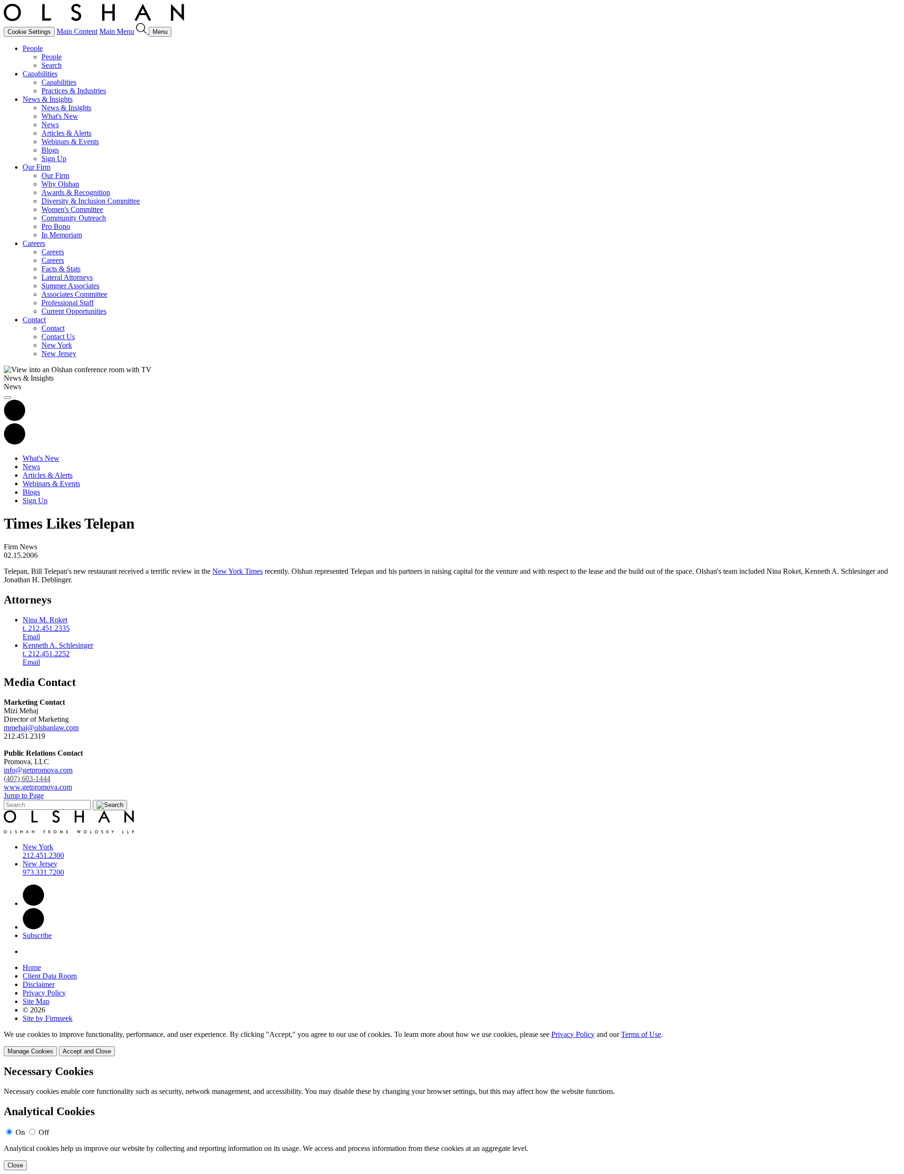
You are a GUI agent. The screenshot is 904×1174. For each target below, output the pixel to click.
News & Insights (48, 99)
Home (32, 967)
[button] (14, 442)
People (33, 48)
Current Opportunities (73, 311)
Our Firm (36, 167)
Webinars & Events (70, 142)
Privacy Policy (44, 993)
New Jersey (58, 354)
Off (44, 1132)
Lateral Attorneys (67, 277)
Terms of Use (641, 1034)
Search (51, 65)
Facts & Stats (61, 269)
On (20, 1132)
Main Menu (116, 31)
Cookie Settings (29, 31)
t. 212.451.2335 (46, 628)
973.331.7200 (43, 872)
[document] (452, 1117)
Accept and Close (87, 1051)
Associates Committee (74, 294)
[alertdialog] (452, 1117)
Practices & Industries (73, 91)
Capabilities (40, 74)
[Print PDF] (14, 419)
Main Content (76, 31)
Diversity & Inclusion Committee (90, 201)
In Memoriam (61, 235)
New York (56, 345)
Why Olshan (60, 184)
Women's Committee (72, 209)
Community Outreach (73, 218)
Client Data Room (50, 976)
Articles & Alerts (66, 133)
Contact (34, 320)
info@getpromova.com (38, 774)
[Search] (142, 31)
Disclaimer (39, 984)
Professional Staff (67, 303)
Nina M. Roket (45, 620)
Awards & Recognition (75, 192)
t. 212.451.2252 (46, 654)
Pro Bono (55, 226)
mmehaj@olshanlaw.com (41, 728)
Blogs (50, 150)
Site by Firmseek (48, 1018)
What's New (59, 116)
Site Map (36, 1001)
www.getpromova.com (38, 787)
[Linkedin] (33, 903)
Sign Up (53, 159)
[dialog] (452, 1043)
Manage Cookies (30, 1051)
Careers (34, 243)
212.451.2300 (43, 855)
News (50, 125)
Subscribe (37, 935)
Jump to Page (24, 795)
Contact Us (58, 337)
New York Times (237, 571)
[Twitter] (33, 927)
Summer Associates (70, 286)
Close (15, 1165)
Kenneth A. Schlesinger (58, 645)
